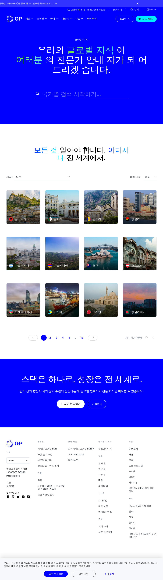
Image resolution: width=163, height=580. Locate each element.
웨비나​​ (132, 522)
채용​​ (131, 454)
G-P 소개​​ (133, 448)
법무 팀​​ (102, 469)
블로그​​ (132, 511)
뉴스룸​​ (132, 471)
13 (82, 337)
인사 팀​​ (102, 463)
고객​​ (131, 460)
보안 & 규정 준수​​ (46, 494)
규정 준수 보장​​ (45, 454)
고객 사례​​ (103, 526)
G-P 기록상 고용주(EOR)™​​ (81, 448)
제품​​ (27, 18)
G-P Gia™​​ (73, 460)
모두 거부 (83, 573)
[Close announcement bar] (137, 3)
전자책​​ (132, 528)
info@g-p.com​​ (13, 475)
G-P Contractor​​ (76, 454)
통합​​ (40, 480)
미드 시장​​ (103, 506)
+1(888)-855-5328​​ (16, 472)
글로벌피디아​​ (105, 448)
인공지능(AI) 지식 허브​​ (140, 506)
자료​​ (77, 18)
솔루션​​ (40, 18)
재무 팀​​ (102, 474)
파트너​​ (65, 18)
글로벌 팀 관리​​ (45, 460)
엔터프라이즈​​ (105, 511)
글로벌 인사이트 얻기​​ (48, 465)
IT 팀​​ (100, 480)
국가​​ (52, 18)
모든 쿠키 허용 (56, 573)
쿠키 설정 (109, 574)
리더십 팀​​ (103, 486)
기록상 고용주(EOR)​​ (47, 448)
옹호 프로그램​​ (105, 532)
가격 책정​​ (91, 18)
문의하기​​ (10, 486)
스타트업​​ (102, 500)
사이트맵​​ (133, 482)
